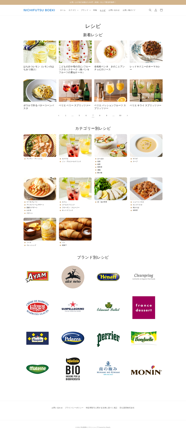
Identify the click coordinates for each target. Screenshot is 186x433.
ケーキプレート (32, 202)
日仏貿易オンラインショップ (89, 427)
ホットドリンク (67, 210)
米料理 (135, 210)
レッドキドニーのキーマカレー (145, 68)
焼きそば (136, 207)
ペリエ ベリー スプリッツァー (75, 105)
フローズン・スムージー (71, 207)
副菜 (99, 164)
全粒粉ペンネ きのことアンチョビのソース (109, 68)
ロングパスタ (137, 205)
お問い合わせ (57, 408)
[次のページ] (127, 115)
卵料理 (99, 167)
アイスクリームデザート (35, 205)
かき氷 (29, 210)
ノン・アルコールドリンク (71, 161)
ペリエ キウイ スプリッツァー (145, 105)
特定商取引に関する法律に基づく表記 (101, 408)
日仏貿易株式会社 (127, 408)
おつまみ (100, 159)
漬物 (99, 170)
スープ (135, 161)
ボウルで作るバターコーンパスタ (38, 107)
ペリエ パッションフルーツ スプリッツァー (110, 107)
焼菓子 (64, 245)
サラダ (135, 159)
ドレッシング (31, 245)
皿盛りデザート (32, 207)
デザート (30, 213)
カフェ (64, 202)
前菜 (99, 161)
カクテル (65, 159)
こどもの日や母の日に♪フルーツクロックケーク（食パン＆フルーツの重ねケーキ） (75, 69)
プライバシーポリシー (74, 408)
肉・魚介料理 (102, 202)
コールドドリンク (68, 205)
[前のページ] (59, 115)
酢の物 (99, 173)
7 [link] (93, 115)
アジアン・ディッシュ (35, 159)
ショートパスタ (138, 202)
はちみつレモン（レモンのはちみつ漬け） (38, 68)
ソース (29, 242)
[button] (73, 10)
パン (63, 242)
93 (120, 115)
